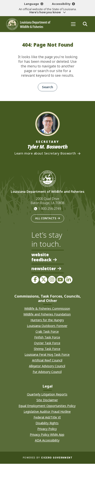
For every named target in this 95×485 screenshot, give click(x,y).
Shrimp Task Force (47, 349)
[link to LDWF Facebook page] (35, 279)
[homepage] (28, 24)
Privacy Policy (47, 429)
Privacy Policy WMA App (47, 434)
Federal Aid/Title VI (47, 417)
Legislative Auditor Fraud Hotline (47, 411)
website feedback (41, 257)
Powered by (47, 457)
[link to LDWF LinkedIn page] (68, 279)
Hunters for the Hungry (47, 320)
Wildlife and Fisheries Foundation (47, 314)
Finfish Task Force (47, 337)
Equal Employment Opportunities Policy (47, 406)
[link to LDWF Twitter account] (43, 279)
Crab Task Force (47, 331)
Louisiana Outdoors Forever (47, 326)
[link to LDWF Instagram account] (52, 279)
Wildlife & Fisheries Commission (47, 308)
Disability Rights (47, 423)
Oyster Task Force (47, 343)
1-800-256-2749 (49, 208)
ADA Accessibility (47, 440)
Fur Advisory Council (47, 372)
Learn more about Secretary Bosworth (45, 153)
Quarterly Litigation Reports (47, 394)
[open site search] (85, 24)
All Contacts (45, 218)
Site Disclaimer (47, 400)
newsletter (43, 268)
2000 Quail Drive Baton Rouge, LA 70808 (47, 201)
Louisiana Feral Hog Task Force (47, 354)
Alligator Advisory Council (47, 366)
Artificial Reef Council (47, 360)
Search (47, 87)
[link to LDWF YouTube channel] (60, 279)
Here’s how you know (45, 12)
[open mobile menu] (73, 24)
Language (31, 3)
